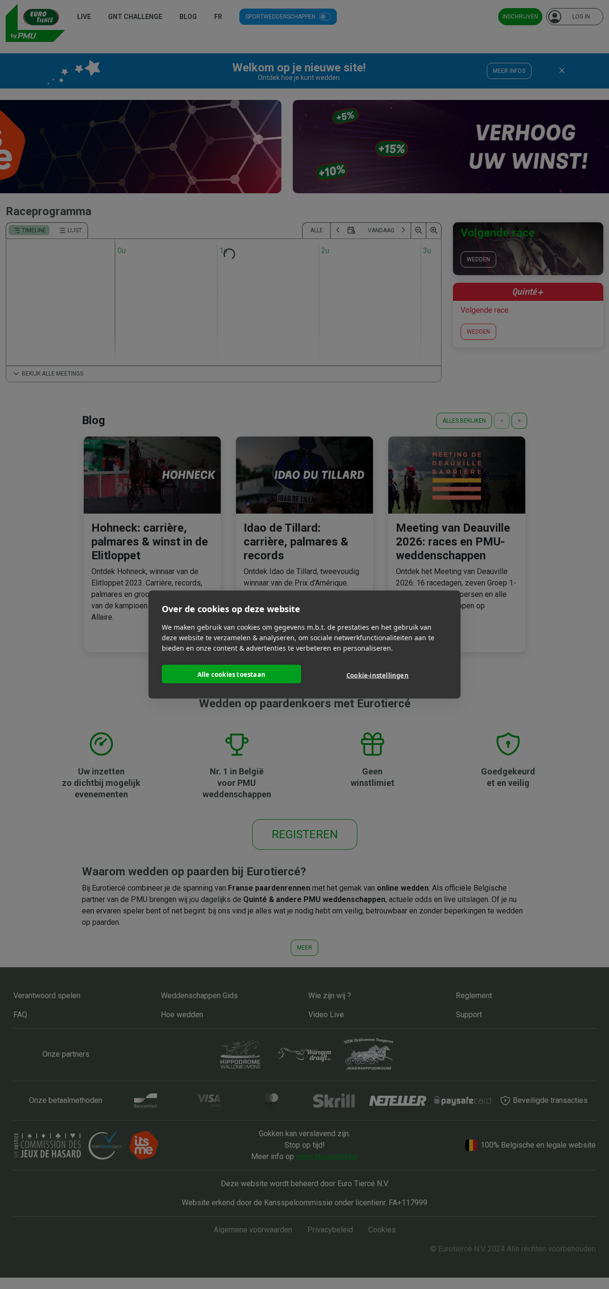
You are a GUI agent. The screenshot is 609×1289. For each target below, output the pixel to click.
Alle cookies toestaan (231, 674)
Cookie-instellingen (377, 675)
